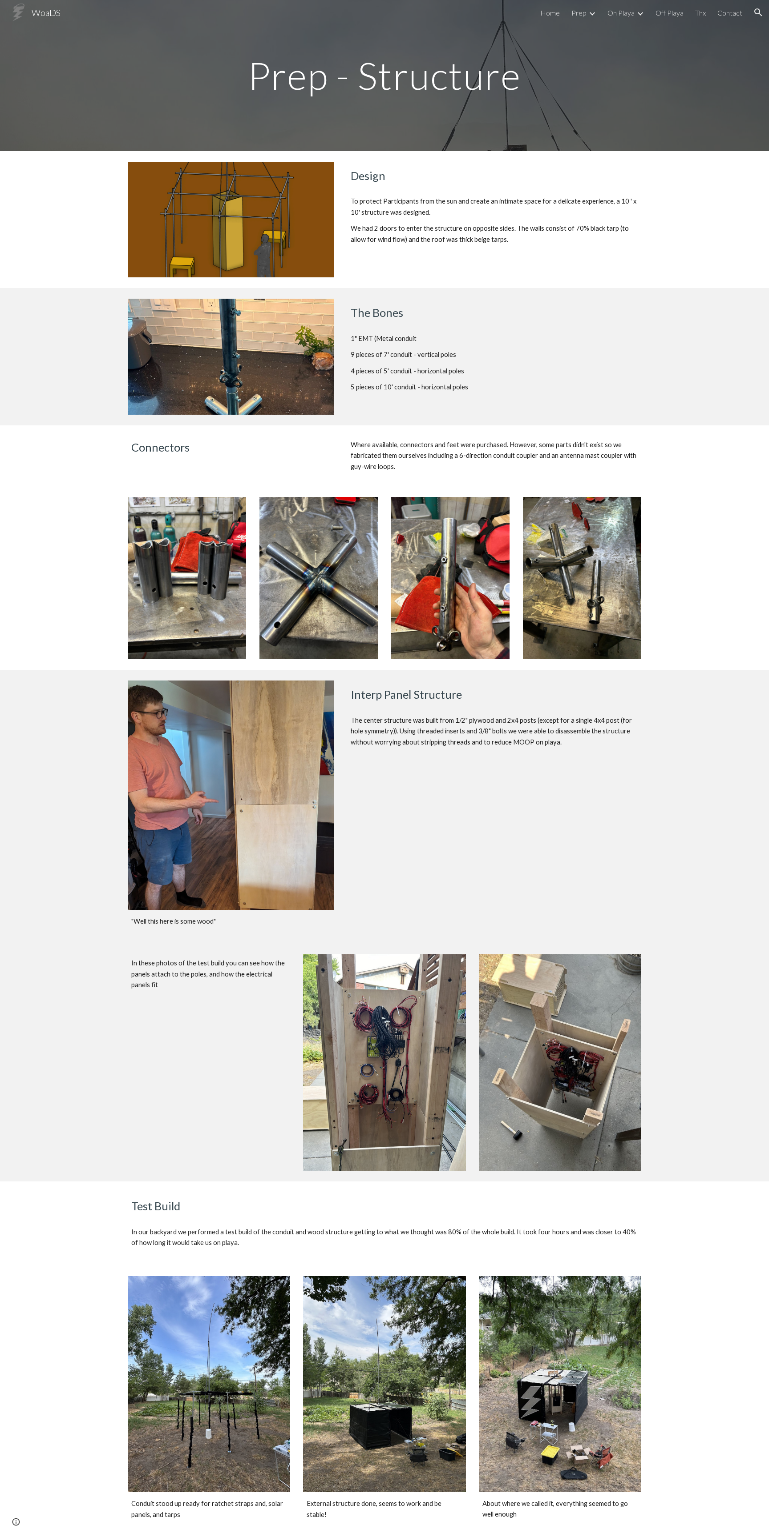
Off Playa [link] (670, 12)
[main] (384, 75)
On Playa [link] (621, 12)
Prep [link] (579, 12)
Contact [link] (729, 12)
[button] (758, 12)
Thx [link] (700, 12)
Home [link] (550, 12)
